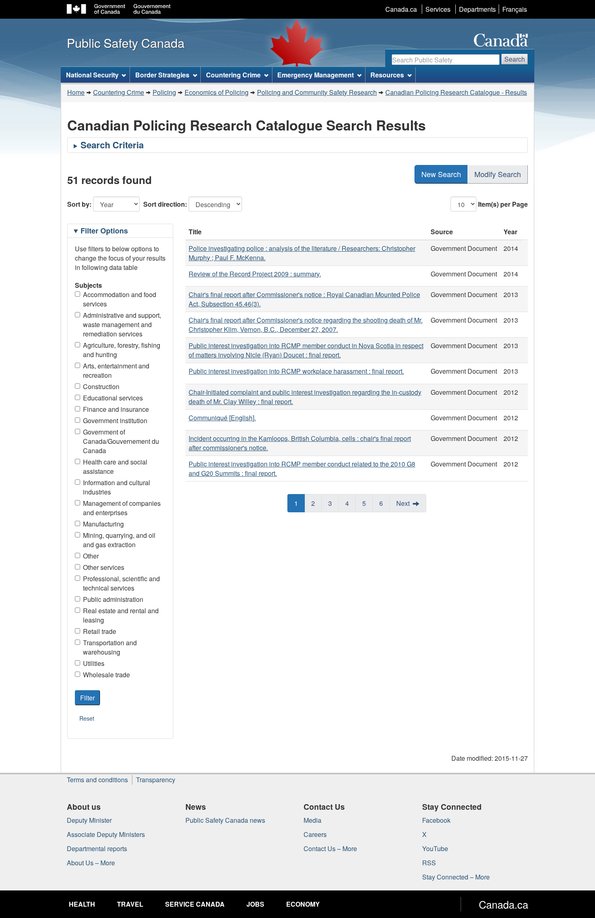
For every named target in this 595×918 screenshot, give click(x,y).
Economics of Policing (217, 92)
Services (437, 9)
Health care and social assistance (115, 466)
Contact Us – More (330, 848)
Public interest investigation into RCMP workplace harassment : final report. (296, 371)
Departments (477, 9)
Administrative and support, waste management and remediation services (122, 324)
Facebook (436, 820)
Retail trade (99, 631)
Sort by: (79, 204)
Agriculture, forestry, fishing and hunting (121, 349)
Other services (103, 567)
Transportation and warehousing (110, 647)
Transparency (155, 779)
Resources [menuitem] (387, 74)
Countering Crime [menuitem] (233, 74)
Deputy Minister (89, 820)
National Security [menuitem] (92, 74)
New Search (441, 174)
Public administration (113, 599)
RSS (429, 862)
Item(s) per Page (503, 204)
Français (514, 9)
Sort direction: (165, 204)
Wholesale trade (106, 674)
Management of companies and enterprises (122, 508)
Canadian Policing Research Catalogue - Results (456, 92)
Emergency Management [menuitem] (315, 74)
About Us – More (91, 862)
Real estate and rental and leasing (121, 615)
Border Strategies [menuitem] (162, 74)
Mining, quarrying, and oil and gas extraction (119, 540)
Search (514, 59)
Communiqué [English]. (222, 417)
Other (91, 556)
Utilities (93, 663)
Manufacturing (103, 524)
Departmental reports (97, 848)
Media (312, 820)
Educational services (113, 397)
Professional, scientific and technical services (121, 583)
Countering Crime (118, 92)
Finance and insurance (116, 409)
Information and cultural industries (116, 487)
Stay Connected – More (456, 877)
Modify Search (497, 174)
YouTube (435, 848)
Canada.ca (401, 9)
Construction (101, 386)
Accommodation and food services (119, 299)
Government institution (115, 420)
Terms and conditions (97, 779)
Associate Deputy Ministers (106, 834)
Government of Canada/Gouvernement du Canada (121, 441)
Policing (164, 92)
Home (76, 92)
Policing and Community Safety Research (317, 92)
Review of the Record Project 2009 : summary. (255, 273)
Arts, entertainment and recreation (116, 370)
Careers (315, 834)
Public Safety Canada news (225, 820)
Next (403, 503)
